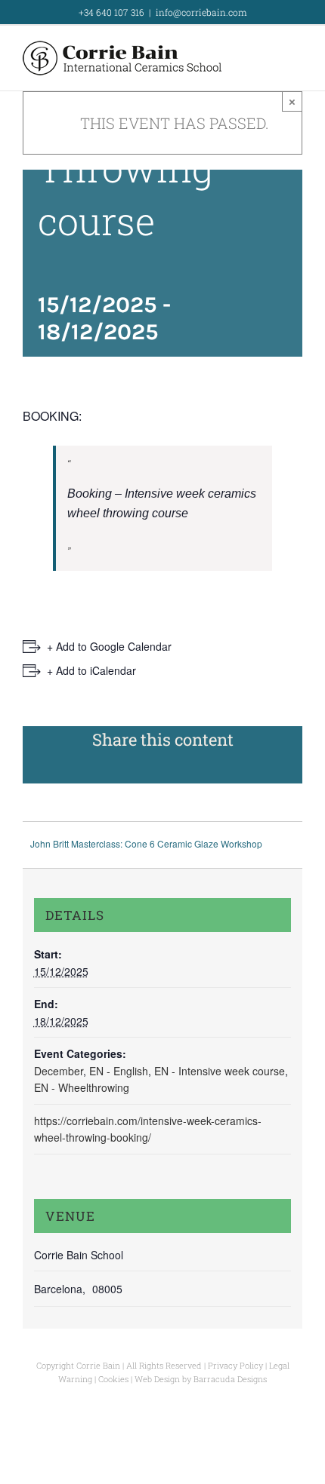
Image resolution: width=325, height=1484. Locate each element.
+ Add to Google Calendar (109, 646)
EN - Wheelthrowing (81, 1087)
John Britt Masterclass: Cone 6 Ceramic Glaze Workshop (146, 843)
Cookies (113, 1378)
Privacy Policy (235, 1365)
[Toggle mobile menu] (296, 60)
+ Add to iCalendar (91, 670)
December (58, 1070)
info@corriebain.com (201, 12)
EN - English (118, 1070)
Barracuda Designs (230, 1378)
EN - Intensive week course (219, 1070)
